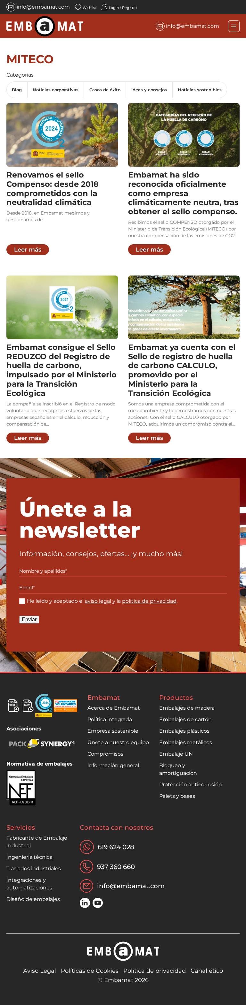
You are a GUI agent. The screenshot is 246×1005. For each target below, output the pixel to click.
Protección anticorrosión (190, 785)
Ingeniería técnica (29, 857)
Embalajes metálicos (185, 742)
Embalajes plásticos (184, 731)
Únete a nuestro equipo (118, 742)
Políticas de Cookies (90, 970)
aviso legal (98, 601)
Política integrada (109, 719)
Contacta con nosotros (116, 827)
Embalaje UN (176, 754)
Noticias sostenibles (200, 89)
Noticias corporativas (55, 89)
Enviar (29, 619)
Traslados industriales (33, 868)
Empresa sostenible (112, 731)
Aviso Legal (39, 970)
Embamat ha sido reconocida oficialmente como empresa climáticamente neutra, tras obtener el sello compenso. (183, 193)
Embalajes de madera (187, 708)
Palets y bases (177, 796)
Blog (17, 89)
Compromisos (105, 754)
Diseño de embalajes (33, 899)
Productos (176, 697)
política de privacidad (149, 601)
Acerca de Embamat (113, 708)
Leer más (27, 249)
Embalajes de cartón (185, 719)
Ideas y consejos (149, 89)
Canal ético (207, 970)
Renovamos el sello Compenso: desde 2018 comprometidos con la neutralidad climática (52, 188)
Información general (113, 765)
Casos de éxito (104, 89)
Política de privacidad (154, 970)
